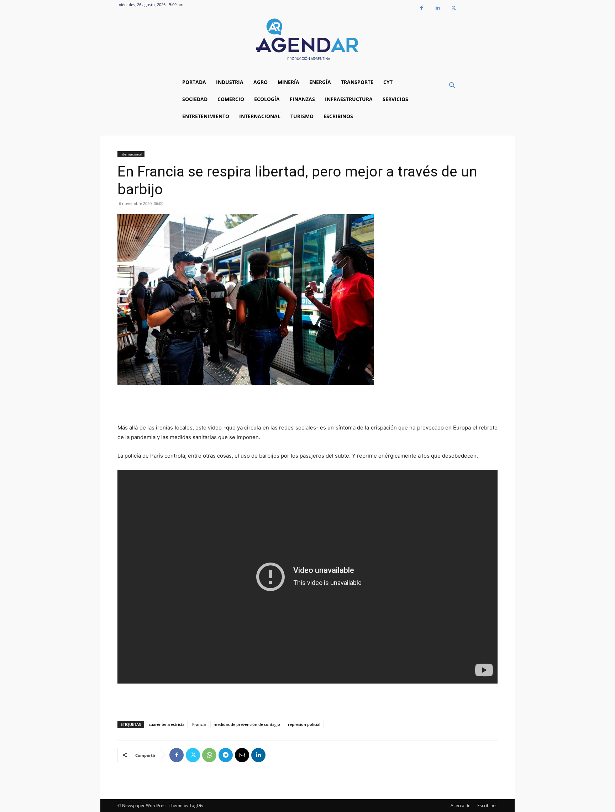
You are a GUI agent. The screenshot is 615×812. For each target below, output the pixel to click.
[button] (452, 85)
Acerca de (461, 805)
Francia (199, 724)
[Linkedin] (437, 8)
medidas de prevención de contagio (247, 724)
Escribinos (487, 805)
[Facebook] (421, 8)
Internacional (131, 154)
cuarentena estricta (166, 724)
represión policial (304, 724)
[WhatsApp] (209, 755)
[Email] (242, 755)
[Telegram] (226, 755)
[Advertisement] (307, 405)
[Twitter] (453, 8)
